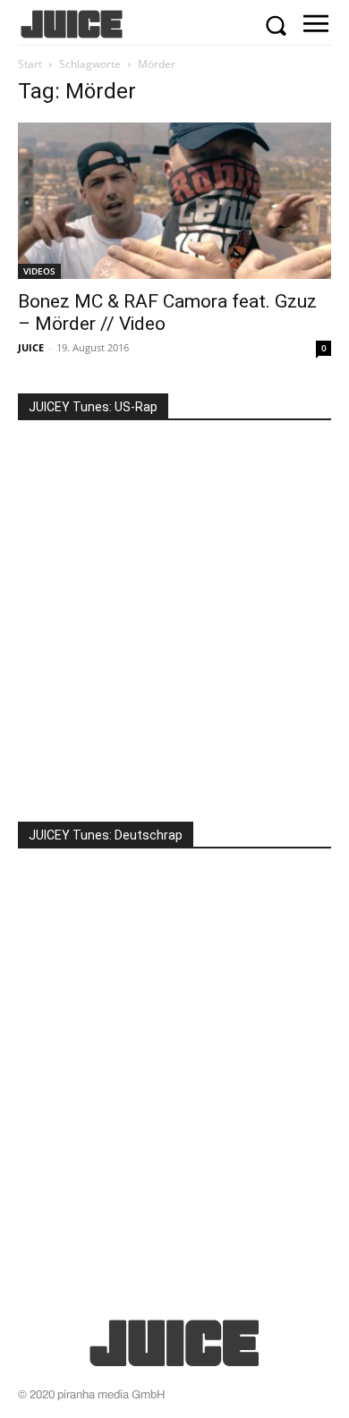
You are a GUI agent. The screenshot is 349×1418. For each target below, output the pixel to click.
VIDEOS (39, 271)
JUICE (31, 347)
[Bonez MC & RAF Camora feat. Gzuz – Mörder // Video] (174, 200)
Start (30, 64)
